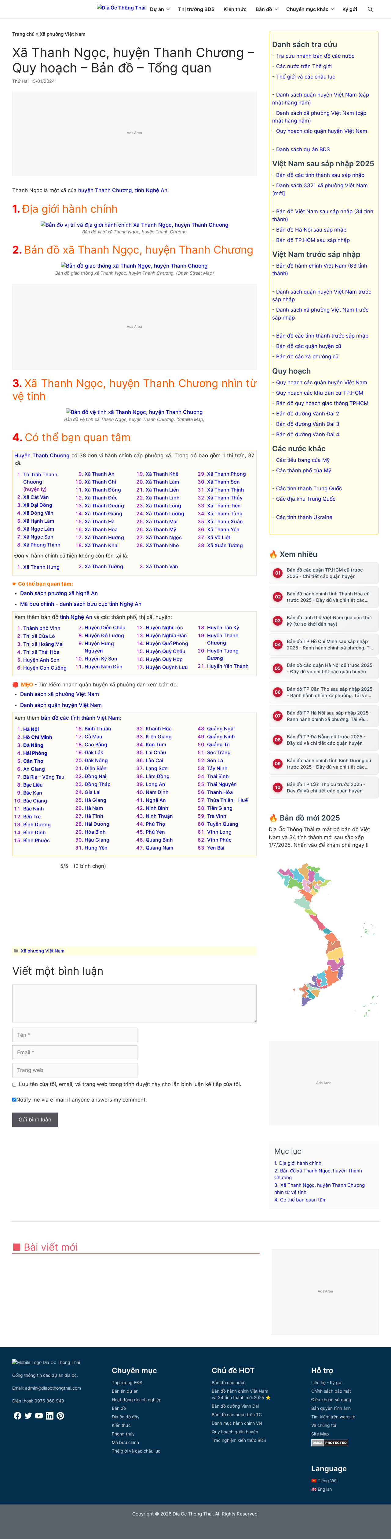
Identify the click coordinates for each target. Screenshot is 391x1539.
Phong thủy (123, 1433)
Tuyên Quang (222, 824)
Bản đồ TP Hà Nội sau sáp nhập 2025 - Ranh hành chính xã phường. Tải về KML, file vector (329, 716)
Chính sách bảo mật (331, 1391)
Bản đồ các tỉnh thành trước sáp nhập (322, 336)
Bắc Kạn (32, 793)
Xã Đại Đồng (37, 505)
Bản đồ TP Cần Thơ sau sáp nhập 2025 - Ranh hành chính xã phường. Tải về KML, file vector (329, 692)
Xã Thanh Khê (162, 474)
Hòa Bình (95, 832)
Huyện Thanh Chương (42, 455)
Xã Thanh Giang (103, 513)
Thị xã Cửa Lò (39, 636)
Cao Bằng (96, 744)
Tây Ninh (217, 768)
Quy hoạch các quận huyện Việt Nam (321, 131)
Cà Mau (93, 736)
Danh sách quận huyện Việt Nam (61, 705)
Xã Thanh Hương (104, 537)
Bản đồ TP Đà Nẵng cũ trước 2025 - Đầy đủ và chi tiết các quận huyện (326, 740)
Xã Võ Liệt (218, 537)
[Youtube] (39, 1417)
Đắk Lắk (94, 752)
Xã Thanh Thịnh (225, 490)
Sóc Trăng (219, 752)
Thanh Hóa (220, 792)
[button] (370, 9)
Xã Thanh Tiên (224, 506)
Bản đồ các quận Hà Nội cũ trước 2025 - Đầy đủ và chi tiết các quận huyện (329, 668)
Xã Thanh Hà (100, 521)
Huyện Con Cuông (45, 668)
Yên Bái (215, 848)
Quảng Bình (159, 840)
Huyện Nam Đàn (103, 666)
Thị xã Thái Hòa (41, 652)
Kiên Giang (159, 736)
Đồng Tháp (98, 784)
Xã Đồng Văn (38, 513)
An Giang (34, 769)
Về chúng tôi (323, 1425)
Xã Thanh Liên (162, 490)
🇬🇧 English (321, 1489)
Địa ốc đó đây (126, 1416)
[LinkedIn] (49, 1417)
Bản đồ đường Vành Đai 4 (307, 434)
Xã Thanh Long (163, 506)
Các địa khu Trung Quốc (305, 499)
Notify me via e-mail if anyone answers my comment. (81, 1100)
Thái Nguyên (222, 784)
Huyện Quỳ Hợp (164, 659)
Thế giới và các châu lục (305, 77)
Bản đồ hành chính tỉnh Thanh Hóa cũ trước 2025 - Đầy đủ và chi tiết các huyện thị (328, 597)
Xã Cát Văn (36, 497)
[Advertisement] (135, 134)
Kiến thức (235, 9)
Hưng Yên (96, 848)
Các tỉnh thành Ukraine (304, 517)
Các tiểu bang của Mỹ (303, 460)
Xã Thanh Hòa (101, 529)
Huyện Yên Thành (228, 666)
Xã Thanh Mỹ (161, 529)
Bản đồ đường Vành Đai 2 (307, 414)
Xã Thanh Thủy (225, 498)
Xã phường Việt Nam (63, 34)
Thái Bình (218, 776)
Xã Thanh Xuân (225, 521)
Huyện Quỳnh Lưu (167, 667)
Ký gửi (349, 9)
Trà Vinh (216, 816)
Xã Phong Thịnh (41, 545)
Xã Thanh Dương (104, 506)
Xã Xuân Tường (225, 545)
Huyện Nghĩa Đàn (166, 635)
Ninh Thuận (159, 816)
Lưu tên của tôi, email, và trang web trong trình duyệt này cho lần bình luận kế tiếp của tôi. (130, 1084)
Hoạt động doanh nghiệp (137, 1399)
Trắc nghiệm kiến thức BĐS (239, 1440)
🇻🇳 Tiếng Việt (324, 1480)
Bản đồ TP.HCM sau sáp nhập (313, 240)
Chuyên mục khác (307, 9)
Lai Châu (156, 752)
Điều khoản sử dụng (331, 1399)
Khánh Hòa (159, 729)
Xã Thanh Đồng (103, 490)
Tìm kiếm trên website (333, 1416)
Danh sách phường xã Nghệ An (59, 593)
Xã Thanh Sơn (223, 482)
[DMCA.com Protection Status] (329, 1444)
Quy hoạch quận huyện (235, 1431)
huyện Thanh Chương (105, 190)
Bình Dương (37, 824)
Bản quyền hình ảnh (331, 1408)
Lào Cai (154, 760)
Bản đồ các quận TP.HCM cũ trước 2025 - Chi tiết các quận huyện (325, 573)
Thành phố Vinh (41, 628)
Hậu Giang (97, 840)
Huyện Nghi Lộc (164, 627)
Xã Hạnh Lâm (38, 521)
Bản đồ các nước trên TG (237, 1414)
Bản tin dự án (125, 1391)
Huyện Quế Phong (167, 643)
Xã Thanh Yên (223, 529)
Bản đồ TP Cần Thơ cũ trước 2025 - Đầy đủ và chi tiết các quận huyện (326, 787)
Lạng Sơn (157, 768)
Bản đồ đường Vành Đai (235, 1406)
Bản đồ (264, 9)
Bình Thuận (98, 729)
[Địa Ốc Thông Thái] (121, 7)
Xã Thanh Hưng (41, 567)
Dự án (157, 9)
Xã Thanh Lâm (162, 482)
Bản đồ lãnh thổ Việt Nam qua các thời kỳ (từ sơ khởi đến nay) (329, 621)
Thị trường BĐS (196, 9)
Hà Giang (95, 800)
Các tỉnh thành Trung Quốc (309, 488)
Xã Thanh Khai (102, 545)
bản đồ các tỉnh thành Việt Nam (80, 718)
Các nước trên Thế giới (304, 66)
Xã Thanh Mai (161, 521)
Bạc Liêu (33, 785)
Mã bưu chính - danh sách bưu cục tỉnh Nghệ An (80, 604)
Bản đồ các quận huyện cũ (308, 346)
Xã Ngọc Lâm (38, 529)
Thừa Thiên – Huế (227, 800)
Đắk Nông (96, 760)
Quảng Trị (218, 744)
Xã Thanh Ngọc (164, 537)
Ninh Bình (157, 808)
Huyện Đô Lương (104, 635)
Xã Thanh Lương (165, 513)
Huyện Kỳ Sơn (101, 659)
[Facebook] (17, 1417)
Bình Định (34, 832)
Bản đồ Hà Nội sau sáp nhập (311, 230)
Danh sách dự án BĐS (303, 149)
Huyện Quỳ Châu (165, 651)
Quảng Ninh (221, 736)
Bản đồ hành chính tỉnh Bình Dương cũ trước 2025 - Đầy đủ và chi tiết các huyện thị (329, 764)
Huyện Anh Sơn (41, 660)
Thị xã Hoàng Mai (43, 644)
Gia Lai (92, 792)
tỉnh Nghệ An (151, 190)
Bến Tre (32, 816)
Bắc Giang (35, 801)
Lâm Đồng (158, 776)
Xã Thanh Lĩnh (163, 498)
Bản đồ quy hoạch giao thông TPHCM (322, 403)
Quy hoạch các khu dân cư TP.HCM (319, 393)
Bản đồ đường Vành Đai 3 (307, 424)
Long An (155, 784)
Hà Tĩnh (94, 816)
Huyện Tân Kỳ (223, 627)
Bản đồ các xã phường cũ (307, 356)
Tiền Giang (219, 808)
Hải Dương (97, 824)
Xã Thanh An (100, 474)
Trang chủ (23, 34)
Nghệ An (156, 800)
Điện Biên (96, 768)
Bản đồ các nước (229, 1382)
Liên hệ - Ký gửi (326, 1382)
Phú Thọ (155, 824)
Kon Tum (156, 744)
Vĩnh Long (219, 832)
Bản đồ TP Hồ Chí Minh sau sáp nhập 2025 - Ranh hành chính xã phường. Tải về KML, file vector (330, 644)
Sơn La (215, 760)
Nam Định (157, 792)
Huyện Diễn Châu (105, 627)
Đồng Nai (95, 776)
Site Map (320, 1433)
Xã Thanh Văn (162, 566)
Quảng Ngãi (221, 729)
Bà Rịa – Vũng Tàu (43, 777)
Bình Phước (36, 840)
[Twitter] (28, 1417)
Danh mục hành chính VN (237, 1423)
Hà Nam (94, 808)
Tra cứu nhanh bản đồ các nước (315, 56)
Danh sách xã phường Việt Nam (59, 694)
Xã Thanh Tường (104, 566)
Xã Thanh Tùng (225, 513)
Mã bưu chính (125, 1442)
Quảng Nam (159, 848)
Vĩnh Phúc (219, 840)
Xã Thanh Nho (162, 545)
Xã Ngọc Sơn (38, 537)
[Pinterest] (60, 1417)
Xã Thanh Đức (101, 498)
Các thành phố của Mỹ (303, 470)
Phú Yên (155, 832)
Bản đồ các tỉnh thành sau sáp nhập (320, 175)
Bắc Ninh (33, 809)
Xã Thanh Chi (100, 482)
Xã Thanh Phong (226, 474)
